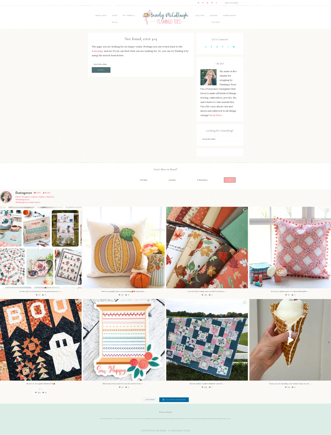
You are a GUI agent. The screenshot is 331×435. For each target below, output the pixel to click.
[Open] (41, 247)
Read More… (217, 115)
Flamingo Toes (165, 17)
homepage (97, 51)
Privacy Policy (165, 412)
